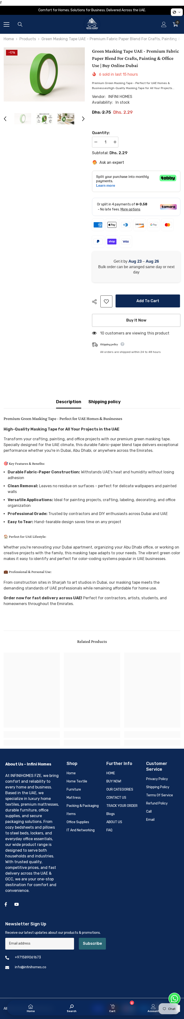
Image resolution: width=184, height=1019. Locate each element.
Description (68, 401)
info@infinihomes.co (30, 967)
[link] (32, 734)
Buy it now (136, 320)
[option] (44, 74)
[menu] (6, 24)
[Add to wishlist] (106, 301)
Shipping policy (104, 401)
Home (9, 39)
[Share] (96, 301)
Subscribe (92, 943)
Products (27, 39)
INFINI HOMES (120, 96)
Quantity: (101, 132)
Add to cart (148, 301)
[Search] (20, 24)
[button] (5, 118)
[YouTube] (16, 904)
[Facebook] (5, 904)
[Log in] (164, 24)
